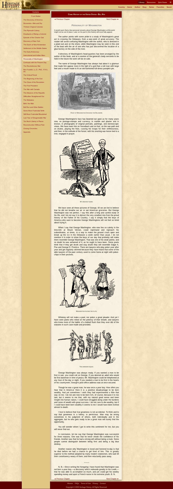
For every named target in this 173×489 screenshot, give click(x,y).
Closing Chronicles (30, 128)
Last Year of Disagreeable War (34, 118)
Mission (70, 483)
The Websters (28, 100)
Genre (129, 7)
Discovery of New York (31, 41)
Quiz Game (162, 2)
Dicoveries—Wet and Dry (32, 23)
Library (141, 2)
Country (121, 7)
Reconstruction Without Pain (33, 125)
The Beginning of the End (32, 79)
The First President (30, 86)
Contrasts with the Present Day (34, 62)
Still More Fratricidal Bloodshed (35, 114)
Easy (145, 7)
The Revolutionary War (31, 66)
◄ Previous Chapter (62, 19)
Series (151, 7)
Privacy (95, 483)
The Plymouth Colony (31, 30)
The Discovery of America (32, 20)
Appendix (26, 132)
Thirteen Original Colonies (33, 27)
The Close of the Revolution (33, 82)
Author (137, 7)
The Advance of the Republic (34, 93)
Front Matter (36, 16)
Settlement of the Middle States (35, 48)
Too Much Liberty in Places (33, 121)
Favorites (160, 7)
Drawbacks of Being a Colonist (34, 34)
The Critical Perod (30, 75)
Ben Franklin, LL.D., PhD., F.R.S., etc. (35, 70)
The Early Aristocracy (31, 52)
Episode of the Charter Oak (33, 37)
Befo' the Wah (28, 103)
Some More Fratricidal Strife (33, 111)
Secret (169, 7)
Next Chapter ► (112, 19)
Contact (103, 483)
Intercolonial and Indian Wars (34, 55)
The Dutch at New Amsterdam (34, 45)
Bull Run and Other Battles (33, 107)
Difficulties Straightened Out (33, 96)
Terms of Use (86, 483)
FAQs (77, 483)
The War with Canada (31, 89)
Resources (151, 2)
